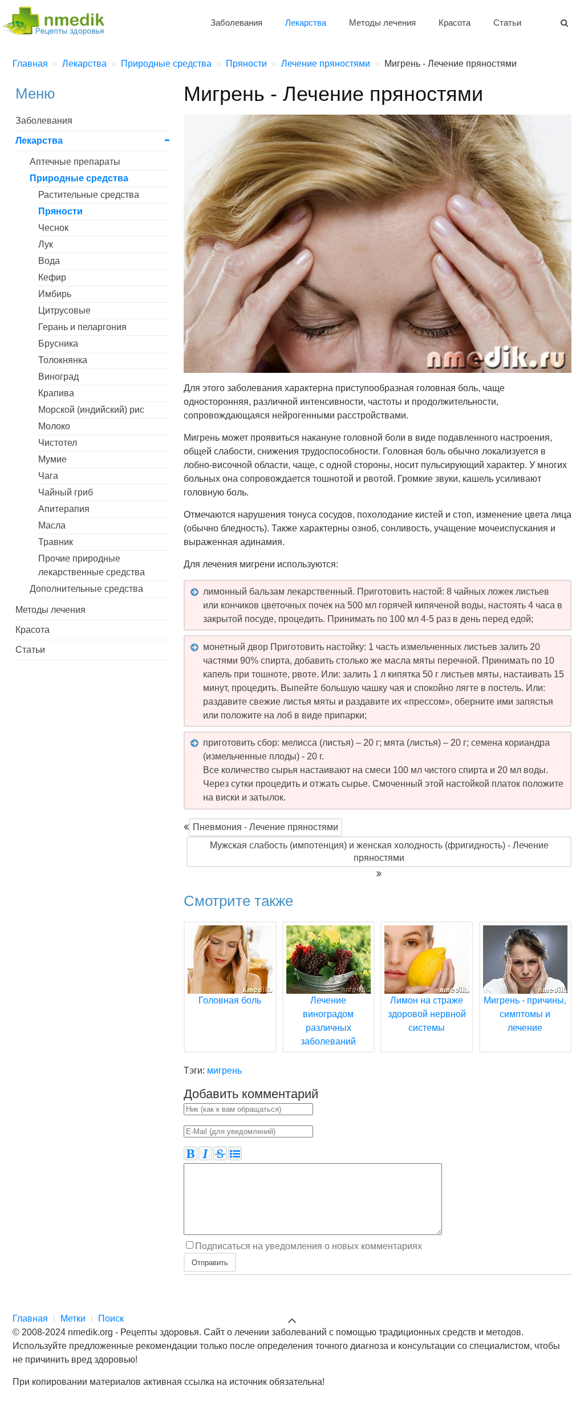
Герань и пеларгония (82, 327)
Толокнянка (62, 360)
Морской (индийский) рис (91, 410)
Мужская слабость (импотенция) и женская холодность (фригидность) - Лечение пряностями (379, 851)
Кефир (52, 277)
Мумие (52, 459)
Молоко (54, 426)
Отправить (210, 1262)
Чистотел (57, 443)
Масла (52, 525)
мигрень (224, 1070)
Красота (455, 22)
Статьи (507, 22)
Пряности (60, 211)
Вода (49, 261)
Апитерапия (64, 509)
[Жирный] (190, 1153)
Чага (48, 476)
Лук (45, 244)
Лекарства (305, 22)
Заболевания (236, 22)
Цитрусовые (64, 310)
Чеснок (53, 228)
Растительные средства (88, 195)
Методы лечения (382, 22)
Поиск (111, 1318)
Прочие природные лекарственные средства (91, 565)
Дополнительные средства (86, 589)
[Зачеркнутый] (220, 1153)
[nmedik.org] (58, 19)
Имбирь (54, 294)
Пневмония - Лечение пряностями (265, 827)
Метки (73, 1318)
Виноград (58, 376)
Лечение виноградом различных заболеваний (328, 1020)
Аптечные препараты (75, 161)
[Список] (235, 1153)
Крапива (56, 393)
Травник (55, 542)
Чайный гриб (65, 492)
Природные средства (79, 178)
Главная (30, 1318)
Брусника (58, 343)
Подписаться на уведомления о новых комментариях (308, 1245)
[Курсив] (205, 1153)
